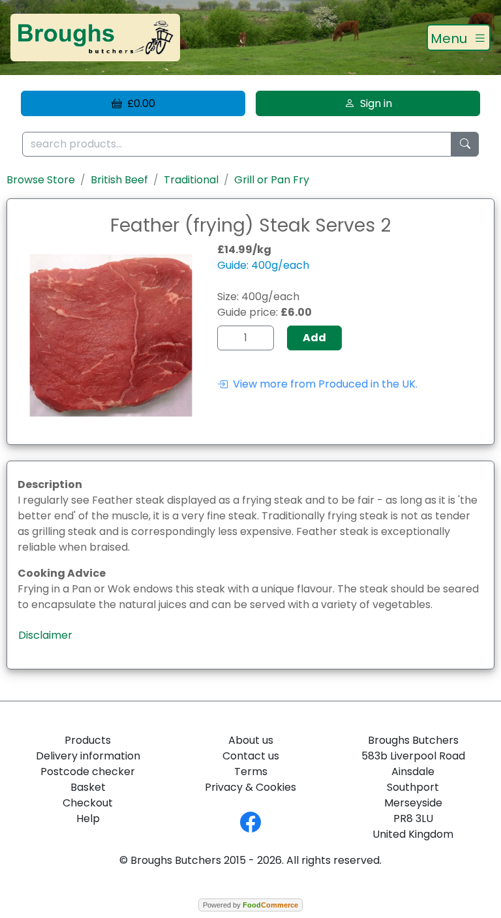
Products (88, 740)
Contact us (250, 755)
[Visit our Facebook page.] (250, 821)
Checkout (88, 802)
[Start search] (465, 144)
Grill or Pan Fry (271, 179)
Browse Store (41, 179)
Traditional (191, 179)
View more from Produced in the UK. (323, 383)
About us (250, 740)
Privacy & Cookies (250, 787)
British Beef (119, 179)
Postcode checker (87, 771)
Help (88, 818)
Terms (250, 771)
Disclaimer (45, 635)
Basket (88, 787)
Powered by (250, 905)
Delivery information (88, 755)
